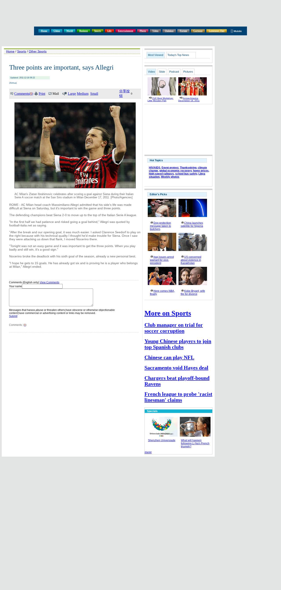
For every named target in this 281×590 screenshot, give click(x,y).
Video (155, 30)
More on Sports (167, 313)
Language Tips (216, 30)
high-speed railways (161, 173)
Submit (13, 316)
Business (83, 30)
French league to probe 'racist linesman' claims (178, 397)
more (148, 452)
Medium (82, 93)
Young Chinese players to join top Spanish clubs (177, 344)
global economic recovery (175, 170)
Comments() (23, 93)
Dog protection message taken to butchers (160, 226)
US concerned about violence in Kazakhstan (191, 260)
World (69, 30)
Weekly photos (170, 176)
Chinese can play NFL (169, 357)
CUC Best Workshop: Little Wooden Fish (160, 99)
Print (42, 93)
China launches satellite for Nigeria (192, 224)
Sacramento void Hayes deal (176, 368)
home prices (201, 170)
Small (94, 93)
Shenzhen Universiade (161, 440)
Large (72, 93)
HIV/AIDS (154, 167)
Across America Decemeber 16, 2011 (189, 99)
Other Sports (38, 51)
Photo (143, 30)
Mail (55, 93)
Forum (183, 30)
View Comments (49, 282)
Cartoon (197, 30)
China (57, 30)
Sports (97, 30)
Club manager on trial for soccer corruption (173, 328)
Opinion (169, 30)
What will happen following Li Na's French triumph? (195, 443)
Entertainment (125, 30)
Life (109, 30)
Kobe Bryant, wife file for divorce (193, 292)
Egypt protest (170, 167)
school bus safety (186, 173)
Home (44, 30)
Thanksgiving (188, 167)
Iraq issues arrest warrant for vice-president (162, 260)
